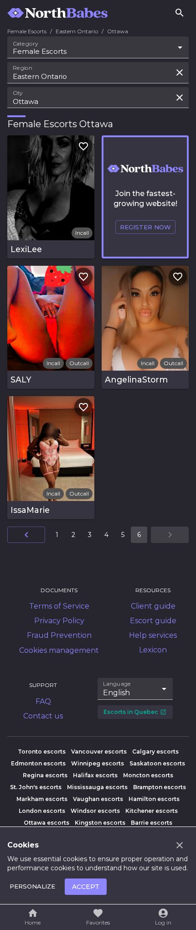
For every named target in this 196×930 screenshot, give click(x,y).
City (18, 92)
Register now (145, 227)
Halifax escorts (95, 775)
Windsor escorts (95, 810)
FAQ (43, 701)
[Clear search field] (179, 72)
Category (25, 44)
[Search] (179, 13)
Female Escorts (26, 31)
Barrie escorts (151, 822)
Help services (153, 635)
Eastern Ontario (77, 31)
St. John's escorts (36, 787)
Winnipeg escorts (97, 763)
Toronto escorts (42, 751)
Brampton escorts (159, 787)
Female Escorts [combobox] (40, 51)
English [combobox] (116, 692)
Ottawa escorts (46, 822)
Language (117, 684)
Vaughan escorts (98, 799)
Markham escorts (41, 799)
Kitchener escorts (151, 810)
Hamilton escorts (154, 799)
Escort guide (153, 620)
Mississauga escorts (97, 787)
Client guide (153, 606)
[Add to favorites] (83, 146)
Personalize (32, 886)
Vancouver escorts (99, 751)
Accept (85, 887)
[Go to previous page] (26, 535)
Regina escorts (45, 775)
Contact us (43, 716)
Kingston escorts (100, 822)
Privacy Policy (59, 620)
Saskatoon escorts (157, 763)
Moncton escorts (148, 775)
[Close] (179, 845)
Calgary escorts (155, 751)
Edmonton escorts (38, 763)
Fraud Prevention (59, 635)
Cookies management (59, 650)
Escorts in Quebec (130, 711)
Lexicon (153, 650)
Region (22, 68)
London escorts (42, 810)
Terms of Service (59, 606)
